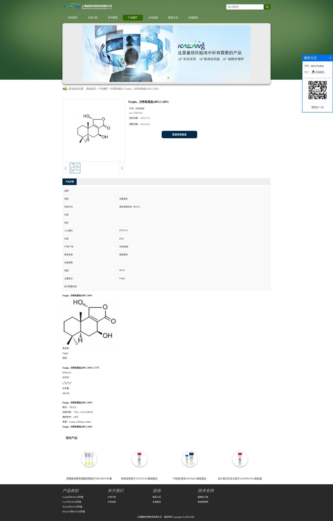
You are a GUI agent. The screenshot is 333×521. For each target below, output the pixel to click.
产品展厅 (133, 17)
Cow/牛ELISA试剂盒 (71, 502)
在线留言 (193, 17)
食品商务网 (203, 502)
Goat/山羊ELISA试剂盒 (72, 497)
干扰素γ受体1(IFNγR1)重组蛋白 (189, 478)
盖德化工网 (203, 497)
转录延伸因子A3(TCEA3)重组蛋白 (139, 478)
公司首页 (72, 17)
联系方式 (173, 17)
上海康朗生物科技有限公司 (149, 517)
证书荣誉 (113, 17)
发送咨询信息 (179, 134)
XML (192, 517)
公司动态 (153, 17)
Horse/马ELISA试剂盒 (72, 507)
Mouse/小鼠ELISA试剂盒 (73, 511)
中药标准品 (116, 88)
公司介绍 (92, 17)
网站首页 (91, 88)
